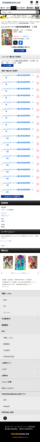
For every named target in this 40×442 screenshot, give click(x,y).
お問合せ (5, 375)
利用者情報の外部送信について (23, 284)
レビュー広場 (6, 382)
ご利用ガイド (6, 363)
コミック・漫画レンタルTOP (9, 21)
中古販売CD (22, 8)
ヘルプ (4, 369)
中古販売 (6, 350)
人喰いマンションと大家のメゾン (20, 273)
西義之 (3, 221)
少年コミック (5, 215)
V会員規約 (10, 279)
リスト (31, 4)
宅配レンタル (8, 337)
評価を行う (26, 36)
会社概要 (4, 279)
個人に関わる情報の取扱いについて (26, 282)
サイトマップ (5, 286)
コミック (13, 8)
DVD (4, 8)
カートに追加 (20, 50)
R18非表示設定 (8, 356)
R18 (37, 7)
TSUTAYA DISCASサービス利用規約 (23, 279)
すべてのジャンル (23, 21)
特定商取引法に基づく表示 (8, 284)
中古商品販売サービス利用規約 (9, 282)
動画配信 (31, 8)
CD (9, 8)
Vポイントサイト (8, 388)
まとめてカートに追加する (12, 196)
